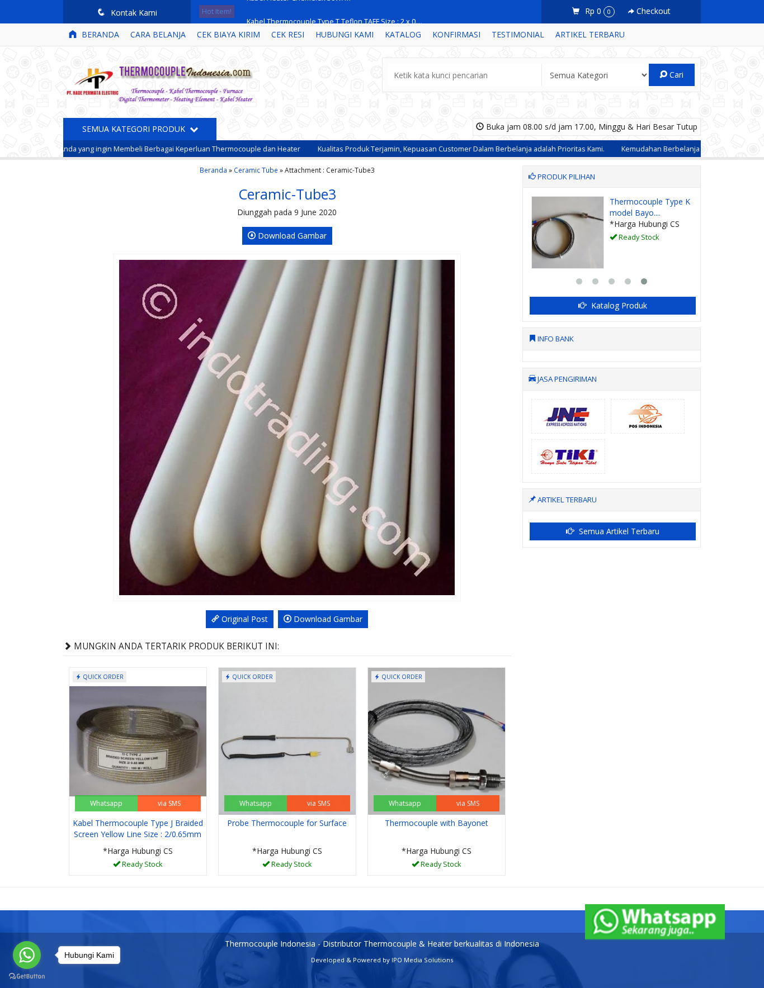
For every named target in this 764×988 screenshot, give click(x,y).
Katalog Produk (618, 305)
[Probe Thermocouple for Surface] (287, 740)
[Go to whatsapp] (27, 955)
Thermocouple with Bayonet (436, 823)
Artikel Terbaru (590, 34)
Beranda (99, 34)
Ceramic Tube (256, 169)
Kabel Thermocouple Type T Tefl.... (692, 207)
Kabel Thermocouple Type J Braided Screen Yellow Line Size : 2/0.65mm (138, 828)
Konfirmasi (456, 34)
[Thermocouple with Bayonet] (436, 740)
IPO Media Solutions (422, 960)
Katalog (403, 34)
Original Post (243, 619)
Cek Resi (287, 34)
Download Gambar (291, 235)
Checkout (652, 11)
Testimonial (518, 34)
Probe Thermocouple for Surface (287, 823)
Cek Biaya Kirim (228, 34)
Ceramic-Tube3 (287, 193)
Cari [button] (675, 74)
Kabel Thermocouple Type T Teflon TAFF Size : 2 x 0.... (334, 11)
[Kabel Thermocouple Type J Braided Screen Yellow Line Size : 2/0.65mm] (137, 740)
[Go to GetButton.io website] (27, 976)
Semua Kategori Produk (134, 129)
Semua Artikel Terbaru (618, 531)
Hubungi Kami (344, 34)
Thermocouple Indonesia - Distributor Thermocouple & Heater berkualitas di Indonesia (382, 943)
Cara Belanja (158, 34)
